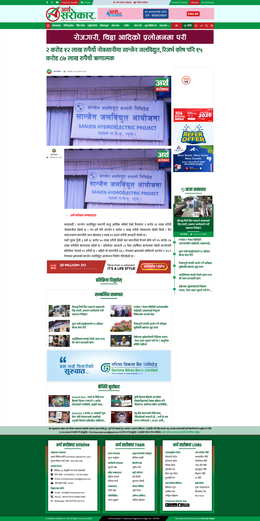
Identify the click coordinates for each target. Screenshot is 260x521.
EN (177, 25)
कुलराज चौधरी (138, 481)
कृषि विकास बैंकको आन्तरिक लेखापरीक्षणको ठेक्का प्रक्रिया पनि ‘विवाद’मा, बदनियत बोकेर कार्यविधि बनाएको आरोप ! (150, 401)
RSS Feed (199, 496)
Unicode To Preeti (179, 2)
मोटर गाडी (138, 25)
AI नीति (198, 478)
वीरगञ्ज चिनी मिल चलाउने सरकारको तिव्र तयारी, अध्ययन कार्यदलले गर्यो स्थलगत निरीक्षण (88, 310)
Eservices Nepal (207, 518)
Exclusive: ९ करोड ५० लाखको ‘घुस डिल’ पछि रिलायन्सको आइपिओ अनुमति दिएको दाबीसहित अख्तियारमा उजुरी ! (89, 417)
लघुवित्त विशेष (92, 25)
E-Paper (87, 2)
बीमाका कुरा (104, 25)
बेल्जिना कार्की (137, 458)
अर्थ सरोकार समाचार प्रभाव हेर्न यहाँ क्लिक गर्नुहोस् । (182, 432)
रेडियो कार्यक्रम (142, 2)
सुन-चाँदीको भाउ (151, 25)
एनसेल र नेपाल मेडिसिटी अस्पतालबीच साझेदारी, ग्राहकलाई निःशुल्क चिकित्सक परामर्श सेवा (151, 310)
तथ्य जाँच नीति (201, 465)
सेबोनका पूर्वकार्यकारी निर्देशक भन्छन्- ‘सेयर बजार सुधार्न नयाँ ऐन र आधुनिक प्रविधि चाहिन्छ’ (151, 340)
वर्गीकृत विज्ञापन (171, 496)
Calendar (194, 2)
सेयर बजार (115, 25)
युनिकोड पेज (170, 469)
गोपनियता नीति (201, 461)
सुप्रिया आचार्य (113, 477)
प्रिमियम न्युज (170, 487)
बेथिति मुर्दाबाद (69, 25)
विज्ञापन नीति (200, 474)
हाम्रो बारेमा (199, 483)
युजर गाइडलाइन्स (202, 487)
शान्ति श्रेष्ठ (112, 490)
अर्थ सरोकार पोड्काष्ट (124, 2)
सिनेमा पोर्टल (170, 465)
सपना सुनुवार (113, 500)
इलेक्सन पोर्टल (171, 461)
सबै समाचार (56, 25)
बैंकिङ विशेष (80, 25)
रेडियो (189, 25)
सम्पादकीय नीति (201, 457)
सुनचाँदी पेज (170, 478)
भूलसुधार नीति (201, 469)
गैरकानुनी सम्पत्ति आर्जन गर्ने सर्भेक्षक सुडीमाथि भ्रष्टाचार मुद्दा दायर (150, 326)
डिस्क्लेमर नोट (200, 492)
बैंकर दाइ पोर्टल (171, 474)
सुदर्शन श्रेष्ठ (112, 467)
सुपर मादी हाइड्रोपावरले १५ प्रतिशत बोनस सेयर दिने (87, 326)
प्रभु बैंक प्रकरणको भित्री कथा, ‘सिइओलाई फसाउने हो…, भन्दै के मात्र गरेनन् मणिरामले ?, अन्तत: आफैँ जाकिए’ (151, 417)
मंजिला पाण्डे (113, 481)
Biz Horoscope (208, 2)
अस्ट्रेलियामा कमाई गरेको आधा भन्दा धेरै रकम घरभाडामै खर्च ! (88, 341)
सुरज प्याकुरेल (113, 458)
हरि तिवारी (136, 477)
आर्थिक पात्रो (170, 492)
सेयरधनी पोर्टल (171, 457)
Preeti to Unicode (69, 2)
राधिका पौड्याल (138, 500)
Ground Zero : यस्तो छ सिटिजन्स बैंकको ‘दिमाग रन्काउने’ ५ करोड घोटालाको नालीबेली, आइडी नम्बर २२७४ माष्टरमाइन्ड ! (88, 401)
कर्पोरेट (126, 25)
